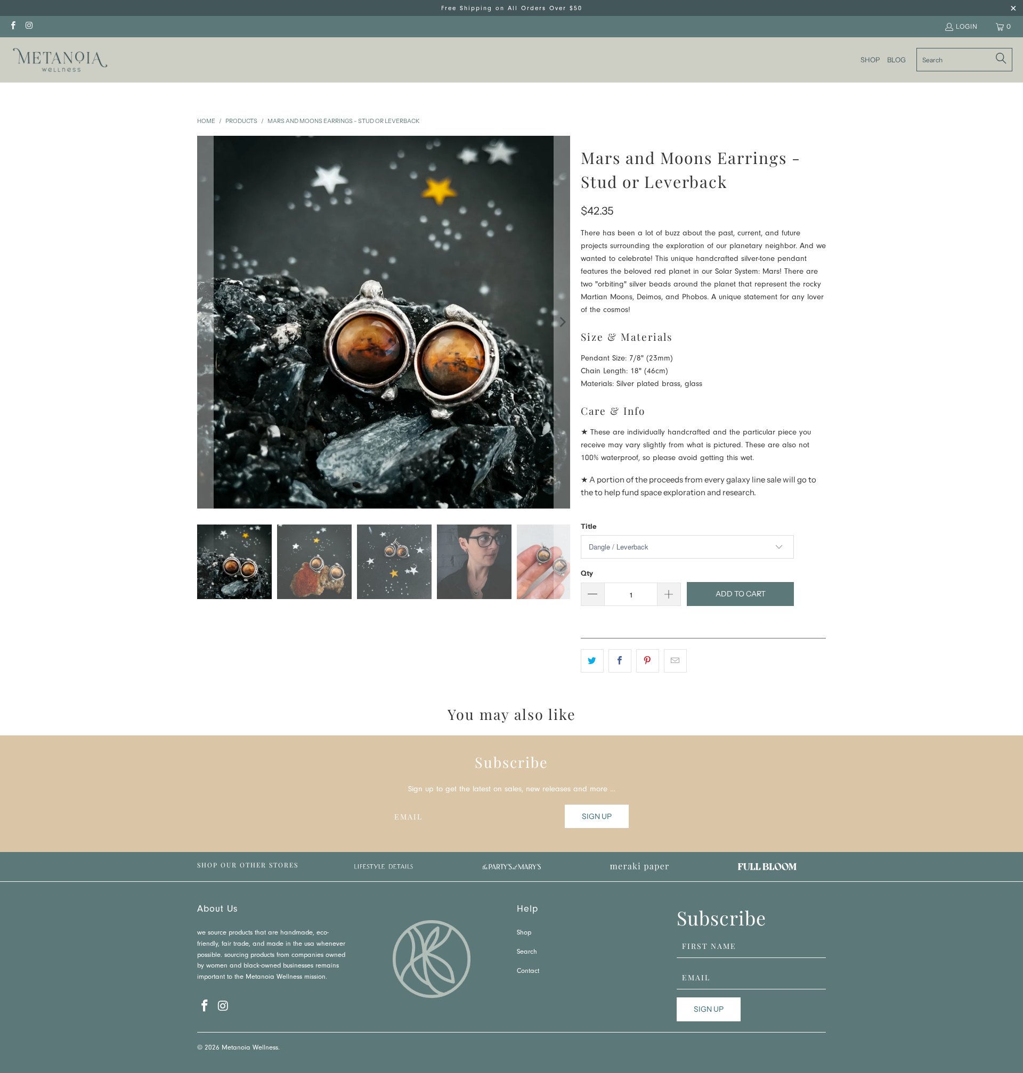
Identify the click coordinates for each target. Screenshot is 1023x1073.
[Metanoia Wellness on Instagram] (28, 26)
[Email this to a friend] (675, 661)
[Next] (562, 322)
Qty (587, 573)
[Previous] (205, 322)
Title (588, 526)
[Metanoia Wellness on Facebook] (12, 26)
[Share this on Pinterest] (647, 661)
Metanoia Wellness (250, 1048)
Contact (528, 971)
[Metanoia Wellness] (60, 60)
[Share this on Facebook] (619, 661)
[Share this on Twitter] (592, 661)
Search (527, 952)
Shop (524, 933)
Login (967, 26)
